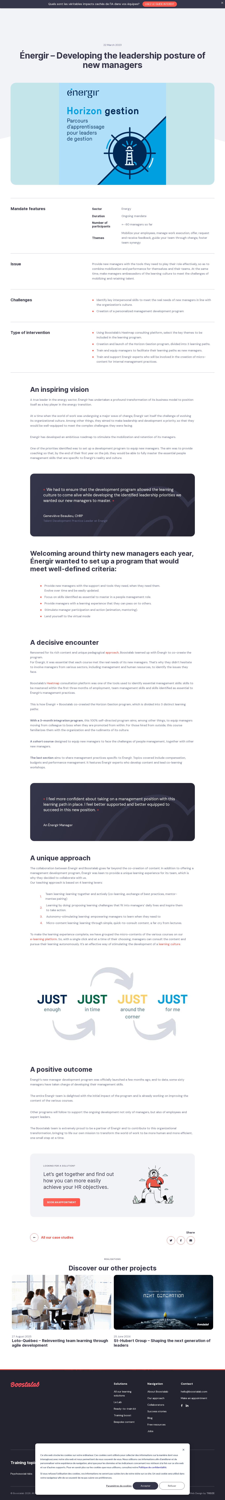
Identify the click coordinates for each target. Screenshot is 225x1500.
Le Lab (118, 1402)
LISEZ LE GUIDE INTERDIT (159, 4)
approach (112, 653)
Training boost (122, 1415)
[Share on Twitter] (171, 1240)
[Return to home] (25, 1384)
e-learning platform (43, 939)
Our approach (155, 1398)
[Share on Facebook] (181, 1240)
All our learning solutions (122, 1393)
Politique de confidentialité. (153, 1467)
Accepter (145, 1485)
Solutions (120, 1384)
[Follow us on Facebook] (182, 1405)
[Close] (222, 3)
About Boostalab (157, 1391)
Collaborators (155, 1404)
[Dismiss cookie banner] (183, 1450)
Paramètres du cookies (119, 1485)
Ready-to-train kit (125, 1408)
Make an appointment (194, 1398)
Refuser (172, 1485)
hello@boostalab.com (194, 1391)
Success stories (157, 1411)
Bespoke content (124, 1422)
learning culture (169, 944)
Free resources (156, 1424)
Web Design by (202, 1493)
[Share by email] (191, 1240)
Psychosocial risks (21, 1473)
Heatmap (53, 683)
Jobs (150, 1431)
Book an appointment (61, 1202)
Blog (150, 1418)
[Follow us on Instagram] (187, 1405)
